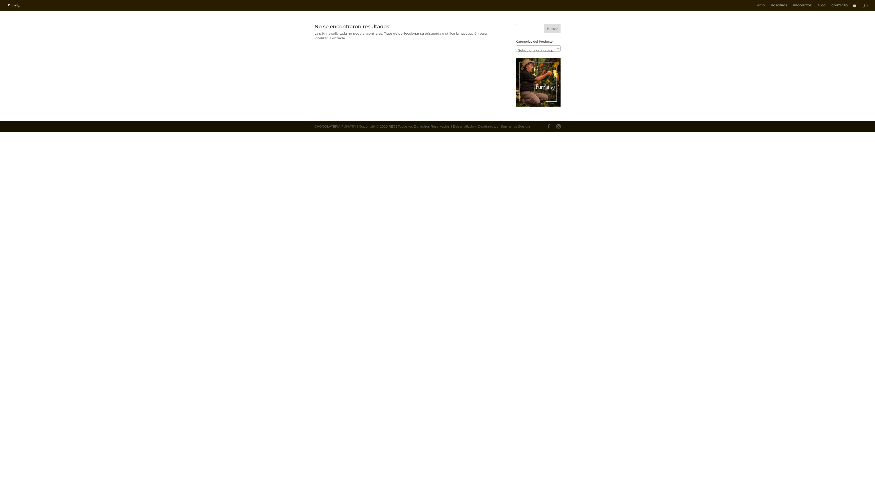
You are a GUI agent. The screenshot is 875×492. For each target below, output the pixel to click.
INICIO (760, 5)
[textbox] (538, 50)
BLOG (822, 5)
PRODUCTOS (802, 5)
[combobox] (538, 48)
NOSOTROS (779, 5)
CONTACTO (839, 5)
